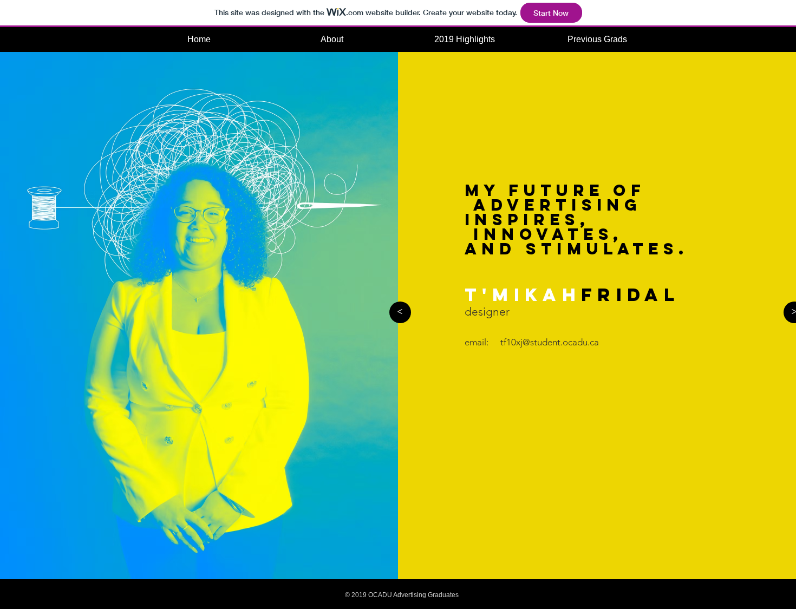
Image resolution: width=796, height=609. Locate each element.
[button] (597, 39)
